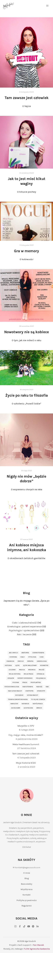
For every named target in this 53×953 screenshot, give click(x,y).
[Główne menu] (47, 6)
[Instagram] (15, 926)
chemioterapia (38, 653)
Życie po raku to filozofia (26, 395)
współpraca (38, 704)
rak (47, 687)
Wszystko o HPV (25, 725)
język (17, 665)
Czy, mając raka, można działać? (26, 735)
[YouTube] (29, 926)
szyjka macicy (32, 695)
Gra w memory (26, 251)
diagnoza (10, 661)
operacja (40, 674)
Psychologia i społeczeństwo (24, 630)
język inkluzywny (30, 665)
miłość (41, 670)
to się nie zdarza (38, 699)
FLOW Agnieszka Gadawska (37, 949)
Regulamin (26, 906)
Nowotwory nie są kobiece (26, 332)
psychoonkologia (12, 687)
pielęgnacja (40, 678)
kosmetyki (44, 665)
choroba (13, 657)
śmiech (39, 708)
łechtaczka (28, 708)
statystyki (29, 691)
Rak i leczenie (24, 634)
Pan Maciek (38, 945)
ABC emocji (13, 653)
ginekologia (42, 661)
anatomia (25, 653)
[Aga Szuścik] (8, 6)
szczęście (19, 695)
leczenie (12, 670)
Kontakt (26, 895)
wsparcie (25, 704)
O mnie (26, 873)
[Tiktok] (24, 926)
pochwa (16, 682)
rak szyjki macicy (15, 691)
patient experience (25, 678)
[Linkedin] (37, 926)
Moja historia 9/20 (26, 762)
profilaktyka (36, 682)
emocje (21, 661)
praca (24, 682)
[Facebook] (20, 926)
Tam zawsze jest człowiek (27, 98)
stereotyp (41, 691)
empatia (30, 661)
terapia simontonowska (18, 699)
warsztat (14, 704)
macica (22, 670)
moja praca (28, 674)
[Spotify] (33, 926)
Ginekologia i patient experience (24, 626)
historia (8, 665)
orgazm (11, 678)
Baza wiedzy (26, 884)
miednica (31, 670)
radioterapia (28, 687)
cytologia (32, 657)
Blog (26, 878)
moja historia (14, 674)
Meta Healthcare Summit (26, 744)
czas (42, 657)
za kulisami (15, 708)
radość (39, 687)
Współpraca (26, 889)
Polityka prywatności (26, 900)
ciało (22, 657)
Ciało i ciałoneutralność (24, 622)
